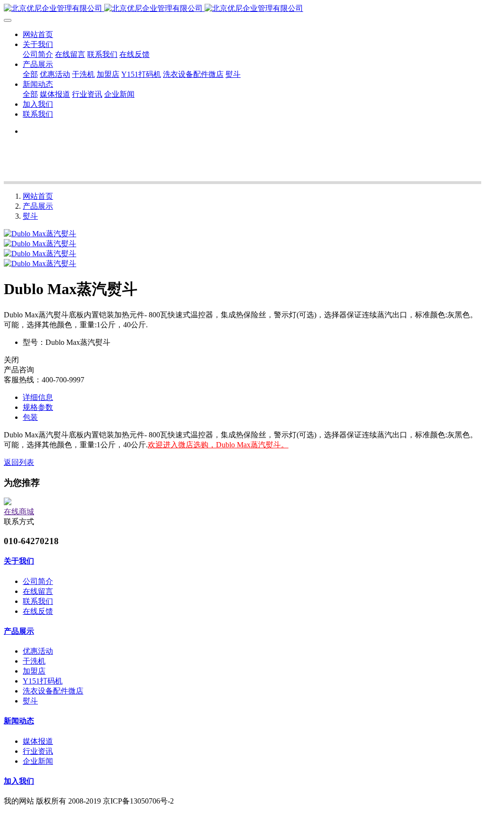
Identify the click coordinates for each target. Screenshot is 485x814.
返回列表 (19, 462)
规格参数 (38, 407)
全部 (30, 74)
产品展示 (38, 206)
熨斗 (30, 216)
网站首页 (38, 34)
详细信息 (38, 397)
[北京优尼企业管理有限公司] (242, 9)
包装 (30, 417)
